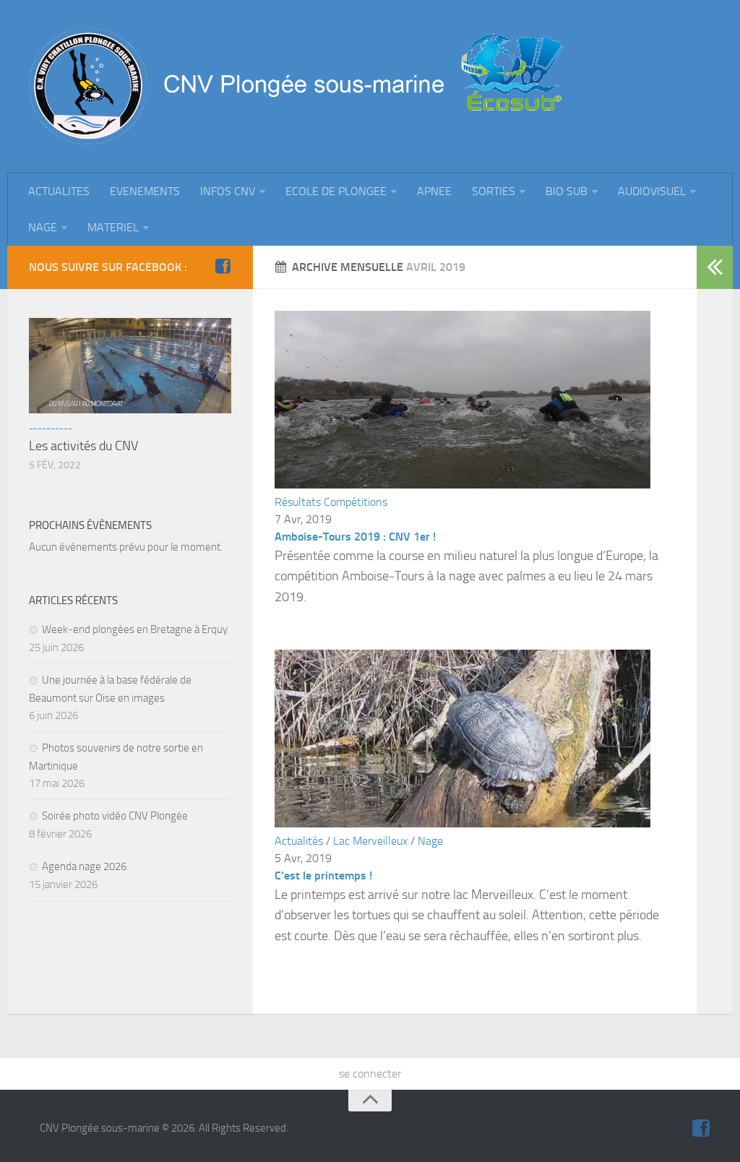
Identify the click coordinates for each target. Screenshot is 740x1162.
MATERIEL (113, 227)
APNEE (434, 191)
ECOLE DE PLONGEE (336, 191)
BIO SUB (567, 191)
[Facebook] (222, 266)
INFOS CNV (227, 191)
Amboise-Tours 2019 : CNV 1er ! (355, 536)
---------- (50, 428)
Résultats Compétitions (331, 502)
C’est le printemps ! (323, 875)
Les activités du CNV (83, 446)
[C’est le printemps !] (462, 823)
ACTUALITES (59, 191)
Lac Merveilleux (370, 841)
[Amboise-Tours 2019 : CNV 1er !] (462, 484)
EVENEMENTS (145, 191)
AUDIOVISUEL (652, 191)
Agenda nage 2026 (84, 866)
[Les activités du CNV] (130, 365)
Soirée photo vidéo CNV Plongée (115, 815)
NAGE (42, 227)
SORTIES (493, 191)
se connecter (370, 1073)
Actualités (299, 841)
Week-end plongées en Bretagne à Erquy (135, 629)
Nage (430, 841)
